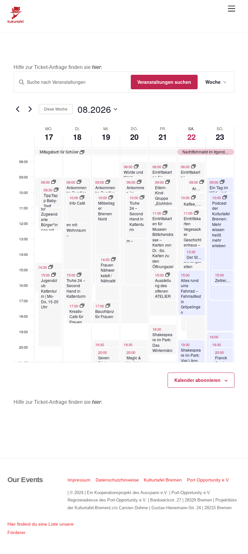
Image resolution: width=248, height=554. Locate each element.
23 (220, 136)
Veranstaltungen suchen (164, 82)
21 (163, 136)
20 (134, 136)
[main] (124, 245)
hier (96, 67)
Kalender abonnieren (197, 380)
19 (106, 136)
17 (49, 136)
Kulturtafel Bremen (163, 479)
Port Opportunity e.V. (208, 479)
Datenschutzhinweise (117, 479)
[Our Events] (15, 20)
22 (191, 136)
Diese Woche (55, 109)
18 (77, 136)
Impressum (78, 479)
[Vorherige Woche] (17, 109)
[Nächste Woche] (30, 109)
